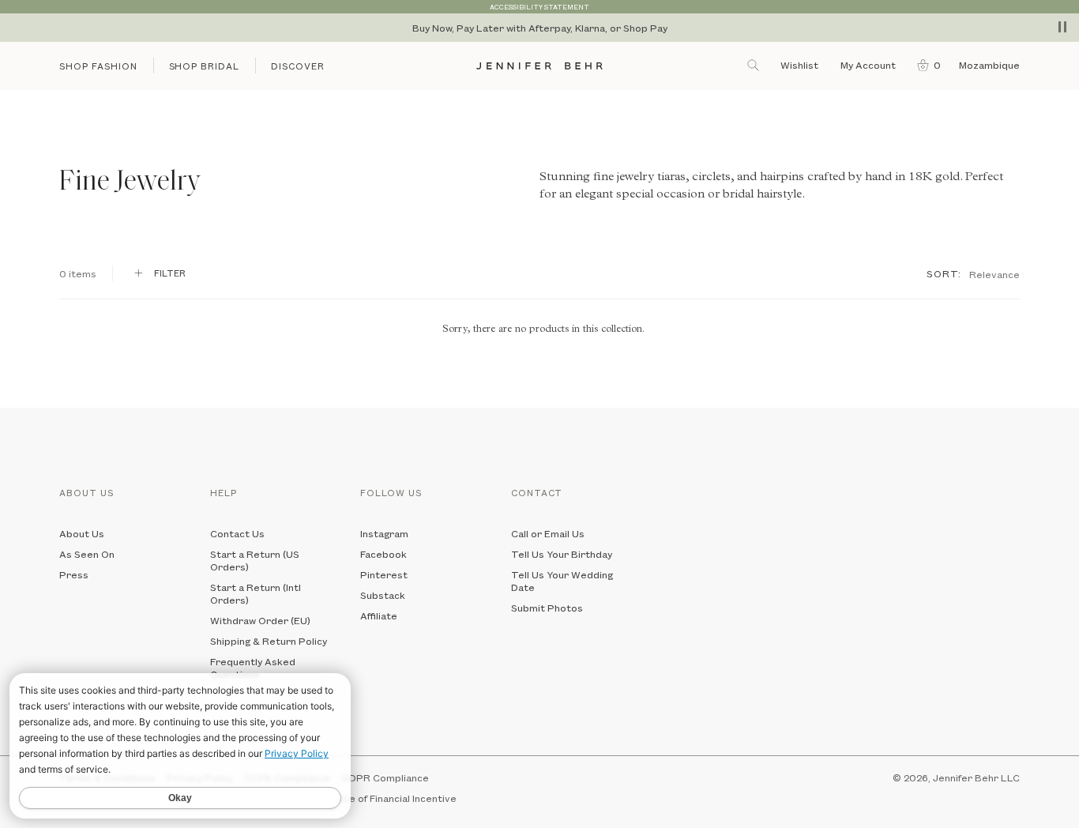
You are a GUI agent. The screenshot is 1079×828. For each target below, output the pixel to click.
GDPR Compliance (385, 777)
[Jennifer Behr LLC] (539, 66)
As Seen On (87, 554)
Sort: (944, 273)
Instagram (384, 533)
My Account (869, 64)
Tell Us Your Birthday (561, 554)
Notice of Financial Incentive (390, 798)
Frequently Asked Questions (252, 667)
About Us (81, 533)
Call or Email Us (548, 533)
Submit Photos (547, 607)
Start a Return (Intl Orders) (255, 593)
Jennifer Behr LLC (976, 777)
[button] (925, 64)
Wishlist (799, 64)
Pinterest (384, 574)
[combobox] (994, 273)
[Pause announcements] (1062, 26)
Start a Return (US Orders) (254, 560)
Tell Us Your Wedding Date (562, 580)
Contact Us (237, 533)
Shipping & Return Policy (268, 640)
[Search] (754, 64)
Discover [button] (298, 66)
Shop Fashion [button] (98, 66)
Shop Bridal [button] (204, 66)
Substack (382, 595)
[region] (539, 27)
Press (73, 574)
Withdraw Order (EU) (260, 620)
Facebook (383, 554)
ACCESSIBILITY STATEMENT (539, 6)
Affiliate (378, 615)
